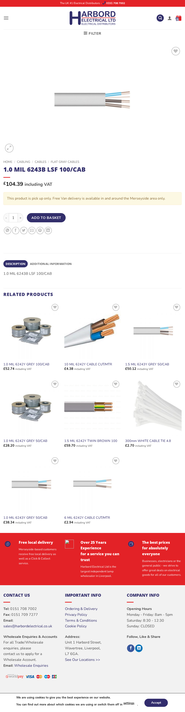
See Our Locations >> (82, 659)
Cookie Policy (76, 626)
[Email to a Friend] (32, 230)
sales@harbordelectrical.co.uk (27, 626)
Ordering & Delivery (81, 608)
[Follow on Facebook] (130, 648)
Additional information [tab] (51, 264)
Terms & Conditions (81, 620)
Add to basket (46, 217)
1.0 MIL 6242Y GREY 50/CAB (25, 441)
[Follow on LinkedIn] (139, 648)
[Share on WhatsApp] (7, 230)
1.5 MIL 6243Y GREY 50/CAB (147, 364)
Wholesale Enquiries (31, 665)
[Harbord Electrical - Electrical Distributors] (92, 17)
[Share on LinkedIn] (48, 230)
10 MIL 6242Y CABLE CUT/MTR (88, 364)
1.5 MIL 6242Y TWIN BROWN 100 (90, 441)
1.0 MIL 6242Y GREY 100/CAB (26, 364)
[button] (6, 17)
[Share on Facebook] (15, 230)
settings (128, 703)
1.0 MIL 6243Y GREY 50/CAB (25, 518)
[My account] (169, 18)
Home (7, 162)
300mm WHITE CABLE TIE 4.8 (148, 441)
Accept (156, 702)
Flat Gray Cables (65, 162)
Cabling (23, 162)
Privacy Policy (76, 614)
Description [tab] (16, 264)
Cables (40, 162)
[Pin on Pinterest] (40, 230)
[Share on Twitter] (24, 230)
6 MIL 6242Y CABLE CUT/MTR (87, 518)
